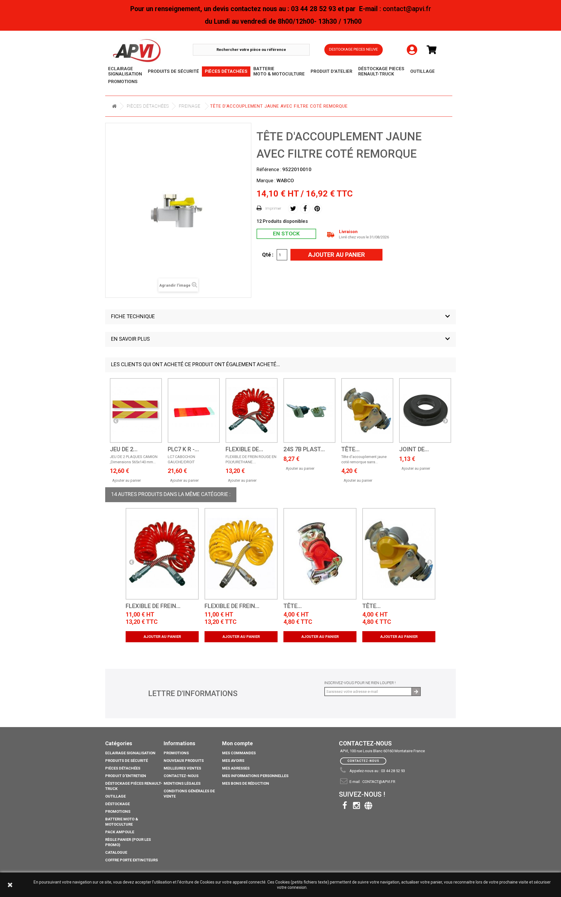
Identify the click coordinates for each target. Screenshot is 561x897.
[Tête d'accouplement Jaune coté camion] (398, 554)
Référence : (269, 169)
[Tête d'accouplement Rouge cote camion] (319, 554)
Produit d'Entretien (125, 776)
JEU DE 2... (124, 449)
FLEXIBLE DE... (244, 449)
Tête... (350, 449)
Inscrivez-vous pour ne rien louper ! (360, 683)
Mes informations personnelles (255, 776)
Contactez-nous (181, 776)
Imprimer (273, 208)
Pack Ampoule (119, 832)
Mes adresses (236, 768)
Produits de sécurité (126, 760)
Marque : (266, 180)
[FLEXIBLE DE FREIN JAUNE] (241, 554)
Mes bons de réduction (245, 783)
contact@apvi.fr (378, 781)
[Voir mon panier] (434, 49)
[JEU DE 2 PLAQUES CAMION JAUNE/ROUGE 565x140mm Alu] (136, 410)
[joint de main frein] (425, 410)
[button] (280, 316)
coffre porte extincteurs (131, 860)
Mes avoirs (233, 760)
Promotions (117, 811)
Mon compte (237, 743)
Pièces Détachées (148, 106)
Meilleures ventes (182, 768)
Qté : (267, 254)
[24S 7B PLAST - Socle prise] (309, 410)
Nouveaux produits (184, 760)
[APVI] (152, 51)
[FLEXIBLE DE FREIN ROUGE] (252, 410)
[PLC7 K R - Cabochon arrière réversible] (194, 410)
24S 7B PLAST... (304, 449)
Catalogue (116, 852)
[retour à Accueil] (114, 106)
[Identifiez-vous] (412, 45)
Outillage (115, 796)
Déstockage (117, 804)
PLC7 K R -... (183, 449)
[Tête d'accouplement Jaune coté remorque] (367, 410)
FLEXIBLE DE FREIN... (153, 606)
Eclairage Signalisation (130, 753)
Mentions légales (182, 783)
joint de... (414, 449)
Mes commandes (239, 753)
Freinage (189, 106)
